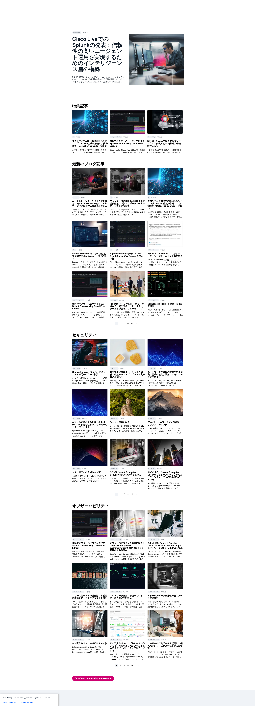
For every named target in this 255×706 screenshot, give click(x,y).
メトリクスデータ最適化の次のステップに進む (165, 596)
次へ (137, 323)
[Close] (56, 697)
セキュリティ (151, 137)
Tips (74, 250)
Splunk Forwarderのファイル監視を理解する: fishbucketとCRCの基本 (89, 256)
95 (132, 323)
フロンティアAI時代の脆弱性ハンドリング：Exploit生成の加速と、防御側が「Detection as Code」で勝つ (90, 143)
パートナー (76, 197)
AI (73, 137)
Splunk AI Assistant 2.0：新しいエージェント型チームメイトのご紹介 (165, 254)
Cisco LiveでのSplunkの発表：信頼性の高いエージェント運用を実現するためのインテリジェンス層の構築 (97, 54)
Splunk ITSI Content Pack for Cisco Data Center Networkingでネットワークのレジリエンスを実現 (165, 545)
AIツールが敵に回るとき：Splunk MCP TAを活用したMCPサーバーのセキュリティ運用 (89, 424)
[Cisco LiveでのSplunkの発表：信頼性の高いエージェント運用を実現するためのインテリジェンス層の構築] (156, 59)
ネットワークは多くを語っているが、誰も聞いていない (126, 596)
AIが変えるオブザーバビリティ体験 (89, 643)
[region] (29, 700)
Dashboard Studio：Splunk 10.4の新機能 (165, 305)
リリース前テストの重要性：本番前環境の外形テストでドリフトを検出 (89, 596)
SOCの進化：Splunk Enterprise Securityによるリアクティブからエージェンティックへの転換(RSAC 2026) (165, 476)
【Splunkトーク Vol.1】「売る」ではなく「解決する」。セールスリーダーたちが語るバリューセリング (127, 306)
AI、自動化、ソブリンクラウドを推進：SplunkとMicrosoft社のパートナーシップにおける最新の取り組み (89, 203)
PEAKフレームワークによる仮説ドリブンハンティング (165, 423)
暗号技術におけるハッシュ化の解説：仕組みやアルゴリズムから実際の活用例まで (127, 374)
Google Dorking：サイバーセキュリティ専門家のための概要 (88, 373)
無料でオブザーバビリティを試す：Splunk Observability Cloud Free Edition (127, 143)
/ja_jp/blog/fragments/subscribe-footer (93, 678)
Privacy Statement (9, 702)
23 (132, 494)
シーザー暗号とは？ (120, 422)
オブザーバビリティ (116, 137)
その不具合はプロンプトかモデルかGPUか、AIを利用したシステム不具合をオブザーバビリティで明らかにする (127, 647)
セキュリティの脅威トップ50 (86, 472)
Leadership (76, 32)
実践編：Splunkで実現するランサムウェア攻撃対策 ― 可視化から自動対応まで (164, 143)
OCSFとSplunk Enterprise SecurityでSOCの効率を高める (125, 473)
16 (132, 665)
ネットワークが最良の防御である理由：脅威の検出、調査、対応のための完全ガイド (165, 374)
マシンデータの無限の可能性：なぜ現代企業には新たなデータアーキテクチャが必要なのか (127, 203)
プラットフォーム (153, 250)
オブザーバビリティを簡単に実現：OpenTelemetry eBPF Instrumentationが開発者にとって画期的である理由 (127, 547)
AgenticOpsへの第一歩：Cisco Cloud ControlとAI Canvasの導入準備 (126, 256)
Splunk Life (114, 300)
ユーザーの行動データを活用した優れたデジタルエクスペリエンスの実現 (165, 646)
